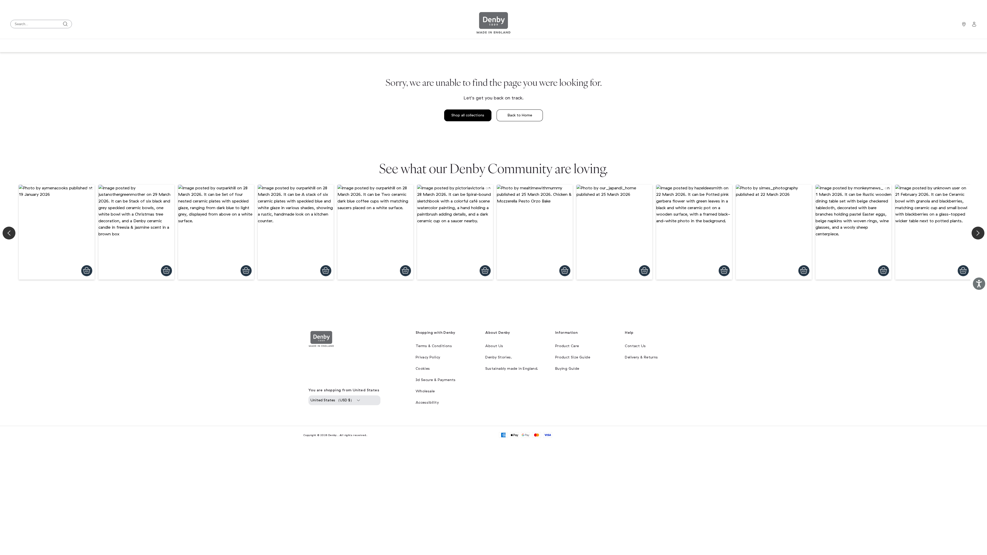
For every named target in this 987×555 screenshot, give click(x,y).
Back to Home (520, 115)
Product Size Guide (572, 357)
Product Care (567, 346)
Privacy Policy (428, 357)
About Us (494, 346)
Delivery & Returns (641, 357)
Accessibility (427, 402)
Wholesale (425, 391)
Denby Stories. (498, 357)
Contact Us (635, 346)
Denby (332, 435)
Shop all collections (467, 115)
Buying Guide (567, 368)
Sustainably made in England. (511, 368)
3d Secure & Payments (436, 380)
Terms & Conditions (434, 346)
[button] (57, 232)
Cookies (423, 368)
